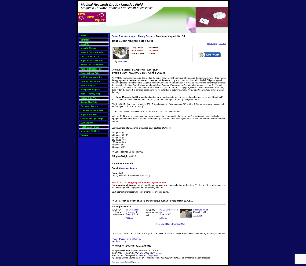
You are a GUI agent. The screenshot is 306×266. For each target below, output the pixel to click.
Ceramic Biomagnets (90, 81)
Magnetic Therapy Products (93, 52)
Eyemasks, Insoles (89, 106)
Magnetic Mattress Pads (91, 69)
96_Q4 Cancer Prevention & (132, 211)
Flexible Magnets (88, 85)
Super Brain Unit (200, 210)
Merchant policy (119, 241)
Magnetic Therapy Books (91, 61)
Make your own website (120, 262)
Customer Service (128, 168)
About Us (84, 44)
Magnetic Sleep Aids (89, 73)
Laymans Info (86, 123)
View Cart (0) (212, 44)
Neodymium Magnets (90, 90)
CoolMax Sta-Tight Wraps (91, 119)
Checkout (222, 44)
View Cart (84, 135)
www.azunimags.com (148, 255)
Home (83, 36)
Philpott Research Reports (92, 65)
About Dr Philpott (88, 48)
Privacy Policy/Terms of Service (126, 239)
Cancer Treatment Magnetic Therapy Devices (132, 36)
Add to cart (130, 218)
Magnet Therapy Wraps (91, 94)
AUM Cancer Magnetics (91, 77)
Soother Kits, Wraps (89, 98)
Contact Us (85, 40)
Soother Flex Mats (88, 102)
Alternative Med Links (90, 131)
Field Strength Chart (89, 127)
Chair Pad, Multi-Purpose (91, 110)
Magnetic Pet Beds (89, 114)
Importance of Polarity (90, 56)
